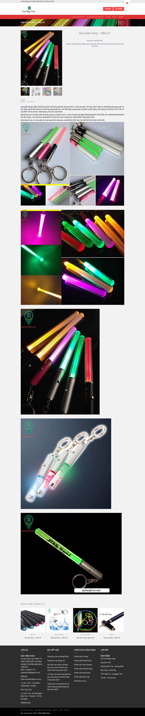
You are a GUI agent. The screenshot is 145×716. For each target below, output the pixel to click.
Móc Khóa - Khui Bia (108, 670)
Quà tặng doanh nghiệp (94, 17)
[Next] (59, 58)
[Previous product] (122, 22)
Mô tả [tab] (23, 102)
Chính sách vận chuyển (83, 665)
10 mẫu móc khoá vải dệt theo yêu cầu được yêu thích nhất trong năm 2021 (59, 677)
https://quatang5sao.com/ (31, 679)
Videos (108, 17)
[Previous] (24, 58)
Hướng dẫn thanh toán (83, 661)
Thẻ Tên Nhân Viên (108, 659)
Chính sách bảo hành (82, 673)
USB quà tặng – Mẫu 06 (59, 638)
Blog (114, 17)
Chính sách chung (81, 656)
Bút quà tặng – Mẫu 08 (33, 638)
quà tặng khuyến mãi (92, 44)
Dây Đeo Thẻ (106, 662)
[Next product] (118, 22)
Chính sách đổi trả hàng (83, 669)
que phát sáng (115, 44)
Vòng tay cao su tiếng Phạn (58, 656)
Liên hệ (120, 17)
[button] (23, 83)
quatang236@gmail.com (30, 673)
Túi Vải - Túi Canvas (108, 678)
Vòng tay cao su (80, 681)
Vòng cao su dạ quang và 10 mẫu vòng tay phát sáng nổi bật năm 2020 (58, 686)
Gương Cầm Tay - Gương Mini (112, 666)
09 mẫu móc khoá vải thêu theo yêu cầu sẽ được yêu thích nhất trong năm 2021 (57, 667)
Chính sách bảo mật (82, 677)
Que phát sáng (98, 40)
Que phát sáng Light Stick (85, 638)
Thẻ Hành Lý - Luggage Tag (111, 674)
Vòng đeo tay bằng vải (56, 661)
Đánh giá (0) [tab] (30, 102)
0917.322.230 (26, 690)
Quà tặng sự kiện (78, 17)
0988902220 (26, 703)
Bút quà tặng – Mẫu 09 (112, 638)
